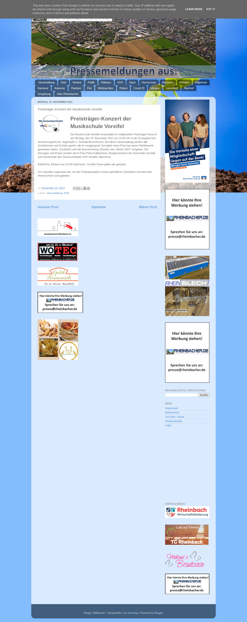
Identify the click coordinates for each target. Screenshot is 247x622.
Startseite (98, 207)
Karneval (43, 88)
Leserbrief (172, 88)
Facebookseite (173, 421)
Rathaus (106, 82)
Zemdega (133, 613)
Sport (132, 82)
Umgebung (44, 93)
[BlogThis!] (78, 188)
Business (167, 82)
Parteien (76, 88)
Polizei (123, 88)
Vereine (77, 82)
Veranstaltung (46, 82)
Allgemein (201, 82)
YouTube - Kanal (174, 416)
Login (168, 425)
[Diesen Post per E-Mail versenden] (74, 188)
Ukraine (155, 88)
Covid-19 (139, 88)
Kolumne (59, 88)
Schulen (184, 82)
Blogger (158, 613)
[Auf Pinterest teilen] (88, 188)
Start (63, 82)
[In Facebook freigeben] (85, 188)
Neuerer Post (48, 207)
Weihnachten (105, 88)
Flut (89, 88)
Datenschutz (172, 412)
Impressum (171, 408)
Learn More (194, 9)
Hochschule (149, 82)
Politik (91, 82)
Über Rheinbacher (67, 93)
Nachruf (188, 88)
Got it (210, 9)
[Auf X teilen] (81, 188)
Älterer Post (148, 207)
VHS (120, 82)
